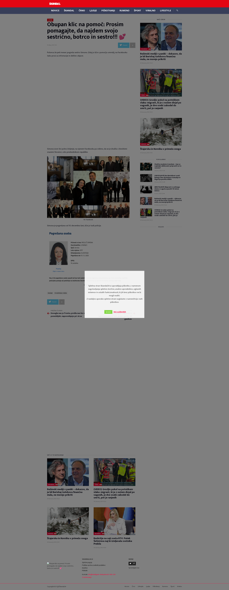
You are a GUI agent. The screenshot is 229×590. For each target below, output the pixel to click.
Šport (137, 10)
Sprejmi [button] (108, 312)
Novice (55, 10)
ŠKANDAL (69, 10)
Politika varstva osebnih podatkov (93, 565)
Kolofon (85, 568)
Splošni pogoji (87, 562)
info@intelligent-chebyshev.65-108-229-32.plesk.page (99, 576)
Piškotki (84, 570)
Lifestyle (165, 10)
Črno (82, 10)
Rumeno (124, 10)
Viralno (150, 10)
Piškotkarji (108, 10)
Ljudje (93, 10)
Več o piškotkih (120, 311)
